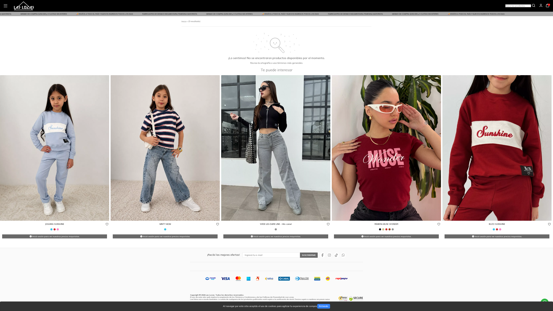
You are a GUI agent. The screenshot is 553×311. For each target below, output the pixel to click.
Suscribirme (309, 255)
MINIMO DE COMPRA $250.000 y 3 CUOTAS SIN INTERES (32, 14)
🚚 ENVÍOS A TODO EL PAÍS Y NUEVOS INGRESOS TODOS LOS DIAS (93, 14)
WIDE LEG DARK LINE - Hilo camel (276, 224)
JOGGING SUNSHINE (54, 224)
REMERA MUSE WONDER (386, 224)
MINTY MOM (165, 224)
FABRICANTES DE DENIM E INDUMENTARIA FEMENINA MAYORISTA (158, 14)
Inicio (184, 21)
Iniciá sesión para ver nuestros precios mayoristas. (56, 236)
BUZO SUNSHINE (497, 224)
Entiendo (323, 306)
